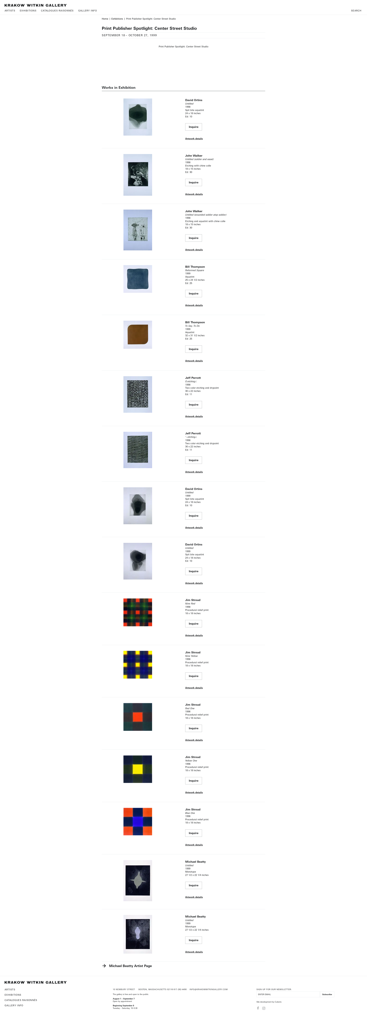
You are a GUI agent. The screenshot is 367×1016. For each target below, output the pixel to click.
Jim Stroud (192, 600)
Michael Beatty (195, 861)
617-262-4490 (180, 989)
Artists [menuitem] (10, 10)
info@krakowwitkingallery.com (209, 989)
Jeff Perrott (193, 378)
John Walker (193, 155)
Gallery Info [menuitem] (87, 10)
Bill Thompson (195, 266)
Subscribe (327, 994)
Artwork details (194, 138)
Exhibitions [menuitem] (28, 10)
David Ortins (193, 100)
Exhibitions (117, 18)
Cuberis (278, 1002)
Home (105, 18)
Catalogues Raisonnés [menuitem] (57, 10)
